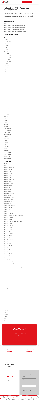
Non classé (6, 296)
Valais (5, 316)
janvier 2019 (6, 53)
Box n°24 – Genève (8, 213)
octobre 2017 (7, 84)
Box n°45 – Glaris (8, 255)
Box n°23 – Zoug (7, 211)
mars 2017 (6, 98)
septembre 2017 (7, 86)
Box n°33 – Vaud (7, 231)
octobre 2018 (7, 59)
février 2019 (6, 51)
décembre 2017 (7, 80)
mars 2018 (6, 73)
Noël (5, 294)
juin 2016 (6, 116)
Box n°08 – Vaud (8, 181)
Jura (5, 292)
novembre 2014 (7, 154)
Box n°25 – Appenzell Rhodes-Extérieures (13, 215)
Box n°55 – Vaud (7, 276)
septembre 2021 (7, 41)
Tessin (5, 312)
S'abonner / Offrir (27, 2)
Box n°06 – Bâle (7, 177)
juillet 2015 (6, 138)
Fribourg (6, 288)
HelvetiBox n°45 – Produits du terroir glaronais (17, 9)
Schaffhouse (7, 308)
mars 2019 (6, 49)
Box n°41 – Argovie (8, 247)
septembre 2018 (7, 61)
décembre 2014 (7, 152)
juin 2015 (6, 140)
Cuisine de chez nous (9, 286)
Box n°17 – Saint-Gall (8, 199)
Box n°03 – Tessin (8, 171)
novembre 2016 (7, 106)
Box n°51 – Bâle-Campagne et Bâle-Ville (13, 267)
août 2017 (6, 88)
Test (5, 23)
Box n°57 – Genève (8, 280)
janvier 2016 (6, 126)
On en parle (6, 300)
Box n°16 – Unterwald (9, 197)
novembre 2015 (7, 130)
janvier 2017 (6, 102)
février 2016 (6, 124)
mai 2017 (6, 94)
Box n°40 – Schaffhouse (9, 245)
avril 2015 (6, 144)
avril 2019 (6, 47)
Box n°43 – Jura (7, 251)
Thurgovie (6, 314)
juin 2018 (6, 67)
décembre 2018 (7, 55)
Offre (5, 298)
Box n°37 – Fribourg (8, 239)
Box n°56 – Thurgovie (9, 278)
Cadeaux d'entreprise (16, 2)
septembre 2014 (7, 158)
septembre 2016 (7, 110)
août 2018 (6, 63)
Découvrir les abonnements (19, 340)
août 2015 (6, 136)
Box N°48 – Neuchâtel (9, 261)
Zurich (5, 320)
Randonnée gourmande (9, 302)
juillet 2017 (6, 90)
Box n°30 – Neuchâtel (9, 225)
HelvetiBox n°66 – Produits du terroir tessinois (14, 27)
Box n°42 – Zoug (7, 249)
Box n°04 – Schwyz (8, 173)
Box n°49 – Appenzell (9, 263)
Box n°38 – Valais (8, 241)
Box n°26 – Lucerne (8, 217)
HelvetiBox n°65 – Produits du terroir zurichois (14, 29)
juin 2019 (6, 45)
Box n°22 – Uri (7, 209)
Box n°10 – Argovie (8, 185)
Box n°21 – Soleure (8, 207)
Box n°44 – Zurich (8, 253)
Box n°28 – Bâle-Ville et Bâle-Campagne (13, 221)
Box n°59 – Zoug (7, 284)
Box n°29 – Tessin (8, 223)
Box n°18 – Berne (8, 201)
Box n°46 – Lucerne (8, 257)
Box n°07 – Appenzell (9, 179)
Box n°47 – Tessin (8, 259)
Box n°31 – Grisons (8, 227)
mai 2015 (6, 142)
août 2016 (6, 112)
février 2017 (6, 100)
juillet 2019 (6, 43)
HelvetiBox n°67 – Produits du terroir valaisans (14, 25)
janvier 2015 (6, 150)
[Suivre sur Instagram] (30, 374)
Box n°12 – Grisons (8, 189)
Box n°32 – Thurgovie (9, 229)
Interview (6, 290)
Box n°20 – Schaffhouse (9, 205)
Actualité (6, 163)
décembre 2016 (7, 104)
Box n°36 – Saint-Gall (8, 237)
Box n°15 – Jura (7, 195)
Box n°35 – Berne (8, 235)
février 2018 (6, 76)
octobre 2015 (7, 132)
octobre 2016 (7, 108)
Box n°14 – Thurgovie (9, 193)
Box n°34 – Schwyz (8, 233)
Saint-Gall (6, 306)
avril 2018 (6, 71)
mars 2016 (6, 122)
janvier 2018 (6, 77)
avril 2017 (6, 96)
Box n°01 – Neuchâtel (9, 167)
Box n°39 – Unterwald (9, 243)
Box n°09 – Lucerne (8, 183)
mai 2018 (6, 69)
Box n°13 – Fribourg (8, 191)
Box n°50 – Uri (7, 265)
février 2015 (6, 148)
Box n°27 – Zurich (8, 219)
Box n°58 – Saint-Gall (9, 282)
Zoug (5, 318)
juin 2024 (6, 39)
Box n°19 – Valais (8, 203)
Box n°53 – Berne (8, 272)
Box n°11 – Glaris (7, 187)
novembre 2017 (7, 82)
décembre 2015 (7, 128)
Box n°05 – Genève (8, 175)
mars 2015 (6, 146)
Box (5, 165)
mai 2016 (6, 118)
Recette (5, 304)
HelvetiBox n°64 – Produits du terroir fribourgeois (15, 31)
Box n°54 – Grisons (8, 273)
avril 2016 (6, 120)
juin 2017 (6, 92)
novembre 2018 (7, 57)
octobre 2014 (7, 156)
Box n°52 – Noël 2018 (8, 269)
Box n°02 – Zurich (8, 169)
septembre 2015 (7, 134)
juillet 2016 (6, 114)
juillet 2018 (6, 65)
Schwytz (6, 310)
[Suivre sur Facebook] (28, 374)
